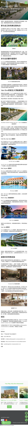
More (9, 406)
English (21, 2)
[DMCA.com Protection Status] (14, 425)
